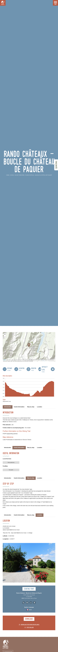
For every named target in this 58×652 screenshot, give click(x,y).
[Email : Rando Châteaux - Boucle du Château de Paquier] (27, 602)
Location (39, 407)
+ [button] (4, 334)
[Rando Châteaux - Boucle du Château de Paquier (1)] (29, 562)
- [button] (4, 336)
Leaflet (4, 359)
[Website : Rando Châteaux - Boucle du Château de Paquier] (30, 602)
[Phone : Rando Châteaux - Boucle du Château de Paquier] (23, 602)
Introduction (7, 447)
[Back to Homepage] (3, 3)
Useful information (19, 407)
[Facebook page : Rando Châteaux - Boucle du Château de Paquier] (34, 602)
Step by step (30, 407)
